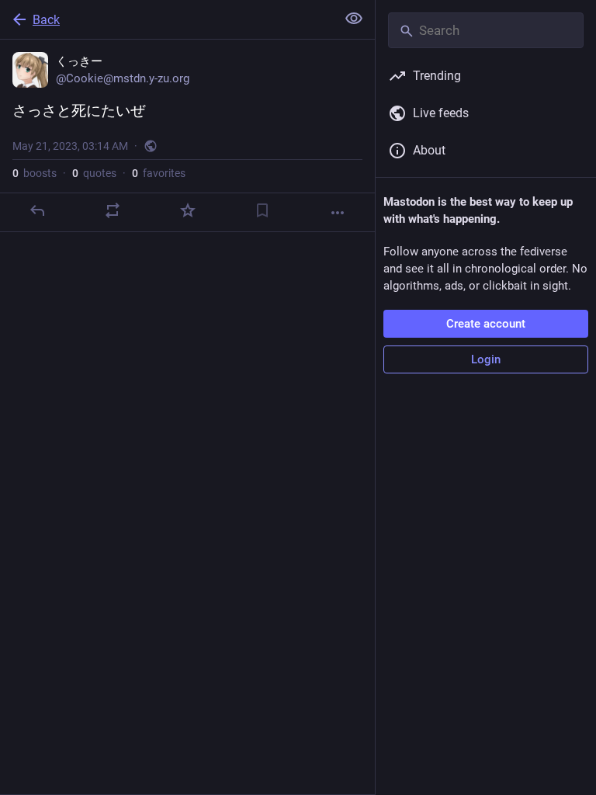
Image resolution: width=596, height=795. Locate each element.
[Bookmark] (262, 210)
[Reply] (37, 210)
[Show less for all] (354, 18)
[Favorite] (187, 210)
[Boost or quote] (112, 210)
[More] (337, 212)
